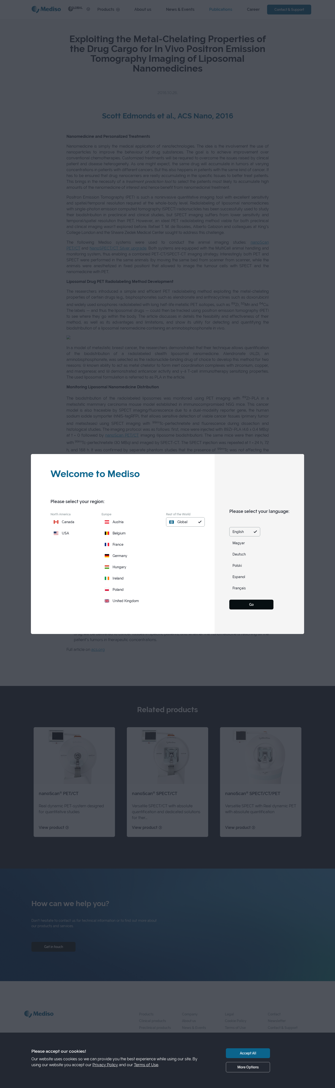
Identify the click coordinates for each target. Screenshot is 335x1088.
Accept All (248, 1053)
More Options (248, 1067)
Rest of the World (178, 514)
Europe (106, 514)
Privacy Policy (105, 1065)
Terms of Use (146, 1065)
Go (251, 604)
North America (61, 514)
